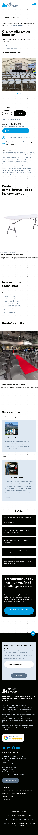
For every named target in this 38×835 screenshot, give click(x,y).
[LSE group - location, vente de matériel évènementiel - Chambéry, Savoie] (10, 5)
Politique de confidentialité (19, 815)
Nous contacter (10, 780)
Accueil (4, 23)
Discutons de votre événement (20, 611)
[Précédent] (15, 98)
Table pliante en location (11, 254)
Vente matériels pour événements (15, 793)
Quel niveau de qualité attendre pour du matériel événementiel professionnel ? (17, 520)
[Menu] (34, 4)
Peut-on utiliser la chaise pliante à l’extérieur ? (16, 542)
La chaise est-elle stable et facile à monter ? (16, 552)
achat (7, 113)
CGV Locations (7, 796)
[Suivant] (23, 98)
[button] (13, 738)
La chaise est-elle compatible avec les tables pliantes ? (18, 562)
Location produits (16, 23)
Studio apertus (18, 823)
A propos (5, 787)
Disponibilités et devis (17, 131)
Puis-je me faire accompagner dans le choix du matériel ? (17, 531)
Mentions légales (19, 812)
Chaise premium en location (13, 384)
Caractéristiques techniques (12, 52)
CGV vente (6, 799)
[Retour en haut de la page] (33, 633)
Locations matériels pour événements (17, 790)
